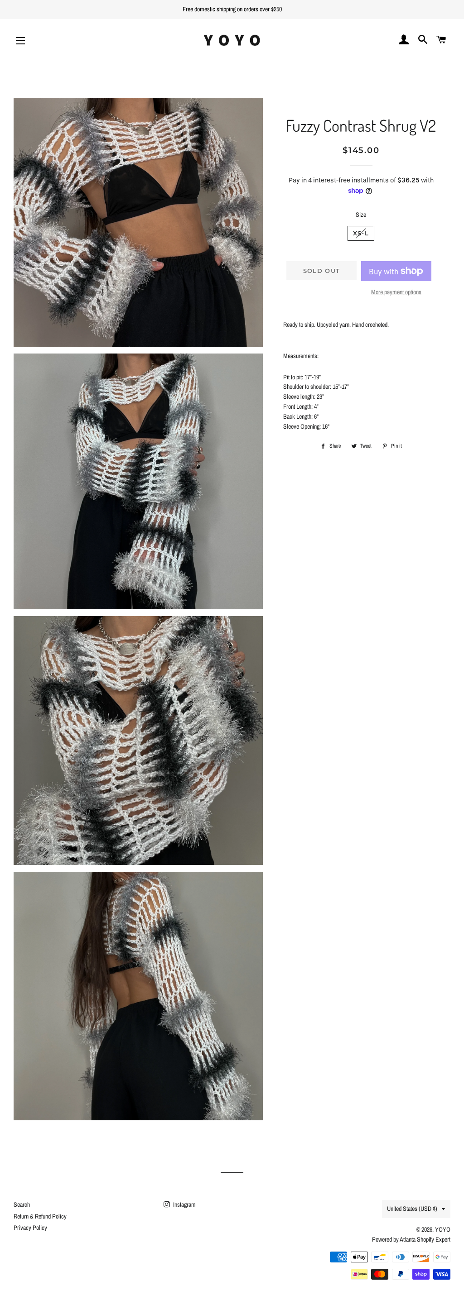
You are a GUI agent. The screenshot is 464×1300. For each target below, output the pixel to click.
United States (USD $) (412, 1208)
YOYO (442, 1229)
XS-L (361, 233)
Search (22, 1204)
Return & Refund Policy (40, 1216)
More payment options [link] (396, 292)
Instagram (184, 1204)
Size (361, 214)
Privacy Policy (30, 1228)
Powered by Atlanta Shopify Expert (411, 1239)
